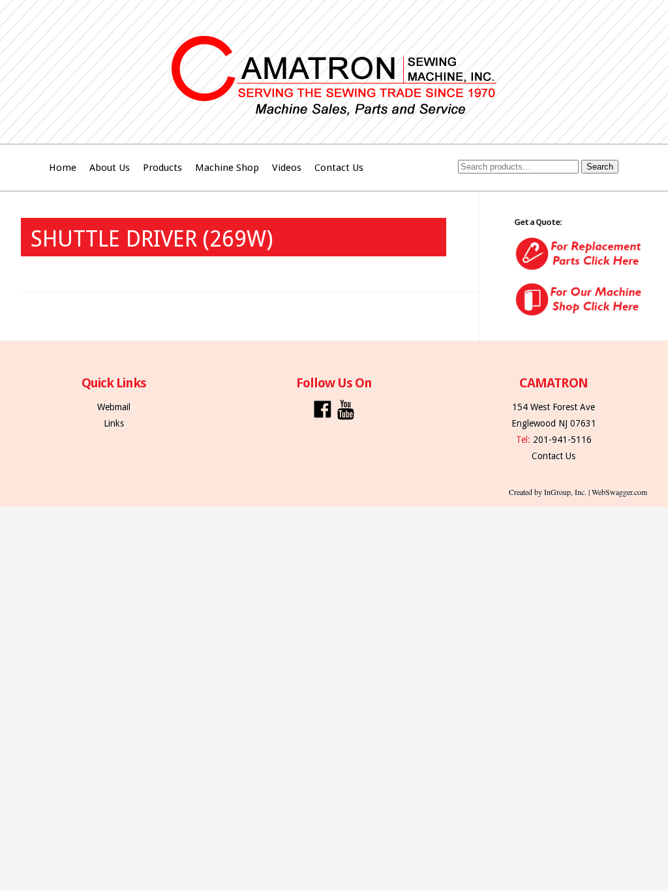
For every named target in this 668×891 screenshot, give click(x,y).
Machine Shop (227, 168)
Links (114, 423)
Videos (286, 168)
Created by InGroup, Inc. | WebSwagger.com (578, 492)
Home (62, 168)
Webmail (113, 407)
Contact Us (338, 168)
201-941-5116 (562, 439)
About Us (109, 168)
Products (162, 168)
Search (599, 167)
